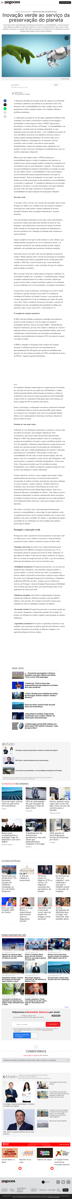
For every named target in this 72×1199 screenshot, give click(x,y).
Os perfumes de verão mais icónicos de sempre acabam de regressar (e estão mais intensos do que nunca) (59, 1094)
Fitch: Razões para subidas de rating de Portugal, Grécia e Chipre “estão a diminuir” (41, 695)
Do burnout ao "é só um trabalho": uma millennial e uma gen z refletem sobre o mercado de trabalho (62, 883)
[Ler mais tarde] (5, 112)
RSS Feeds (59, 1190)
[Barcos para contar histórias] (42, 1123)
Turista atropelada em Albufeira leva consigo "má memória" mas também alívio (62, 913)
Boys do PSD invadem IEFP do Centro (8, 910)
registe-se (36, 1055)
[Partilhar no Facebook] (5, 101)
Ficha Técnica (12, 1190)
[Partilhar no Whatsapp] (5, 108)
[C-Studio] (36, 745)
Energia (4, 808)
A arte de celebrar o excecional (25, 878)
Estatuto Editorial (5, 1190)
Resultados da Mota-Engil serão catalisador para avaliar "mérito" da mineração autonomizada (40, 716)
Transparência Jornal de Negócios (21, 1190)
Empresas (29, 846)
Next (52, 1168)
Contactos (42, 1190)
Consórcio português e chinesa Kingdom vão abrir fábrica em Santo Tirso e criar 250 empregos (40, 675)
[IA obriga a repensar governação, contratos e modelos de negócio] (19, 1091)
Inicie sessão (27, 1055)
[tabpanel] (45, 1154)
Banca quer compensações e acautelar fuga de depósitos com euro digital (11, 837)
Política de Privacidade (53, 1197)
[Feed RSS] (68, 1182)
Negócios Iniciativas (23, 12)
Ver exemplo (56, 1015)
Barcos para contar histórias (58, 1121)
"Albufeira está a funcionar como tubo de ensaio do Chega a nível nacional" (44, 913)
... (5, 116)
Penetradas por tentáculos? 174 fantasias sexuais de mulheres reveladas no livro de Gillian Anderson (9, 883)
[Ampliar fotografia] (66, 38)
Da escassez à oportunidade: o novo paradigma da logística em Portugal (38, 770)
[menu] (2, 2)
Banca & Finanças (7, 844)
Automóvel (29, 811)
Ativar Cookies (65, 1190)
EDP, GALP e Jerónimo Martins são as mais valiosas (31, 760)
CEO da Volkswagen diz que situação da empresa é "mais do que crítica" (35, 804)
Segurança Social (55, 813)
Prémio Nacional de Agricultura (45, 12)
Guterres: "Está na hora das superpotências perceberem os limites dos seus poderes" (41, 685)
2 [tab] (37, 1168)
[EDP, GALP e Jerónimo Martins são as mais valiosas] (19, 1119)
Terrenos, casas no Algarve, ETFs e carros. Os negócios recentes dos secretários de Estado (45, 883)
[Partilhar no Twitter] (5, 104)
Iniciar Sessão (65, 2)
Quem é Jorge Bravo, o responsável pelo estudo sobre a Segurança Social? (26, 914)
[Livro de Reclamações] (45, 1182)
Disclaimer (51, 1190)
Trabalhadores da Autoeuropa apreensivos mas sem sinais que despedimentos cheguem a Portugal (36, 838)
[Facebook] (58, 1182)
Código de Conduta (34, 1190)
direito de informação (47, 1030)
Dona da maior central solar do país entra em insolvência (40, 706)
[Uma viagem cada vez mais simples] (42, 1085)
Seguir (55, 84)
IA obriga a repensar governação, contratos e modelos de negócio (36, 750)
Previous (20, 1168)
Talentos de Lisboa (44, 1160)
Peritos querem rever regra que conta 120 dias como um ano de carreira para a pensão (60, 805)
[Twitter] (63, 1182)
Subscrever (53, 1024)
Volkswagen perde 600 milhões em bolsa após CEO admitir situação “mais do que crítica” (41, 726)
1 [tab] (35, 1168)
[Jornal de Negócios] (8, 1181)
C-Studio (52, 842)
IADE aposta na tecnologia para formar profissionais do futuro (59, 836)
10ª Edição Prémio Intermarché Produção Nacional (61, 1162)
